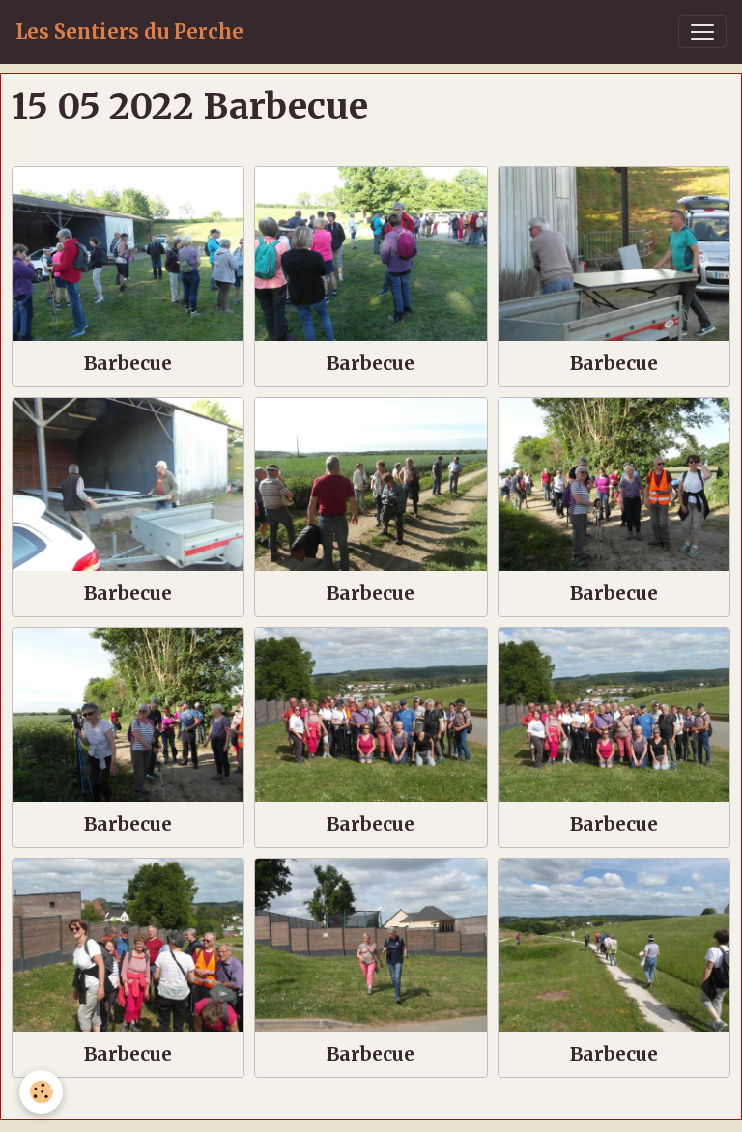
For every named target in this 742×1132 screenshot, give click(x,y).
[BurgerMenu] (702, 31)
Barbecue (128, 363)
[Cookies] (41, 1092)
